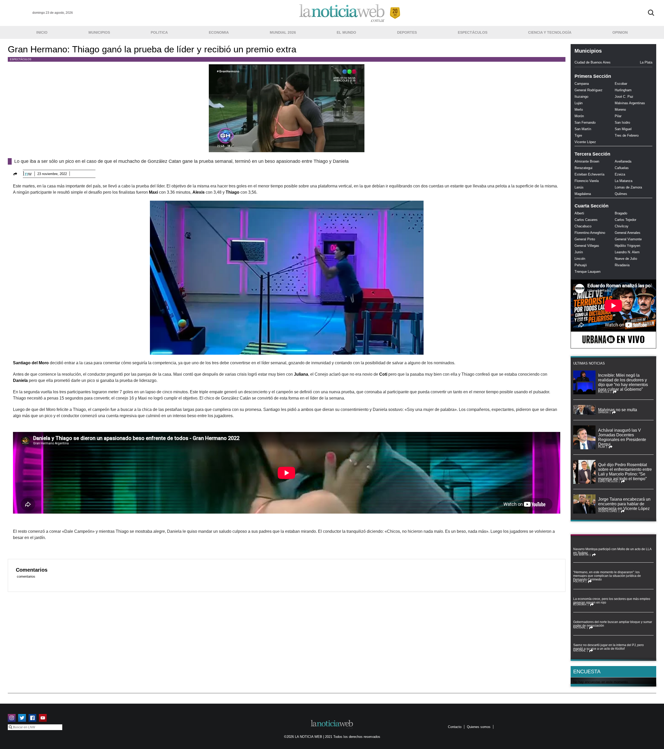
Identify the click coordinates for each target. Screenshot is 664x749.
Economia (219, 32)
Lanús (579, 187)
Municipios (99, 32)
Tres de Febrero (627, 135)
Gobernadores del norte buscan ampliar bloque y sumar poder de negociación (612, 623)
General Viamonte (628, 239)
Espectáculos (472, 32)
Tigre (578, 135)
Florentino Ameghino (590, 233)
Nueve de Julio (626, 259)
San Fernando (585, 122)
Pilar (618, 116)
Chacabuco (583, 226)
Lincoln (580, 259)
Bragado (621, 213)
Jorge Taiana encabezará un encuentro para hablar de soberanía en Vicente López (624, 504)
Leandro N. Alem (627, 252)
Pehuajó (581, 265)
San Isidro (622, 122)
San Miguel (623, 129)
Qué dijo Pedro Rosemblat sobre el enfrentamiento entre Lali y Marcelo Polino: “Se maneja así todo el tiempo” (625, 472)
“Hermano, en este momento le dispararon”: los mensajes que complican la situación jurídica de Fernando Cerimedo (607, 575)
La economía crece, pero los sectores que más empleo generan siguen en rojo (611, 600)
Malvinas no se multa (617, 410)
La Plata (646, 62)
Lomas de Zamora (628, 187)
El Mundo (346, 32)
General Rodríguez (589, 90)
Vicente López (585, 142)
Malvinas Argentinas (630, 103)
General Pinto (585, 239)
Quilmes (621, 194)
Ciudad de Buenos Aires (593, 62)
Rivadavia (622, 265)
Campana (582, 84)
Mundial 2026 (283, 32)
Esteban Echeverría (589, 174)
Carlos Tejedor (625, 220)
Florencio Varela (587, 181)
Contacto (454, 727)
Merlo (579, 109)
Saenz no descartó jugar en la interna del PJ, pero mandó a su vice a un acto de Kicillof (608, 646)
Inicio (41, 32)
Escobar (621, 84)
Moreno (620, 109)
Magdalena (583, 194)
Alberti (579, 213)
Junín (579, 252)
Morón (579, 116)
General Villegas (587, 246)
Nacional (579, 627)
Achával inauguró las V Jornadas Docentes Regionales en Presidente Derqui (622, 437)
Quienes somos (478, 727)
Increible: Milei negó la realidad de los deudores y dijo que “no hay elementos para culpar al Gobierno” (623, 382)
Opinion (620, 32)
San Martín (583, 129)
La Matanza (623, 181)
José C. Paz (624, 97)
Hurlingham (623, 90)
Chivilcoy (621, 226)
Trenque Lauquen (587, 272)
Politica (159, 32)
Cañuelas (622, 168)
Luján (579, 103)
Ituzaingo (581, 97)
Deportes (407, 32)
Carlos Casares (586, 220)
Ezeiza (620, 174)
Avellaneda (623, 161)
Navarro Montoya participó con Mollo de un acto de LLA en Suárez (612, 551)
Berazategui (583, 168)
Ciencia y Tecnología (549, 32)
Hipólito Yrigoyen (627, 246)
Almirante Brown (587, 161)
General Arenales (627, 233)
